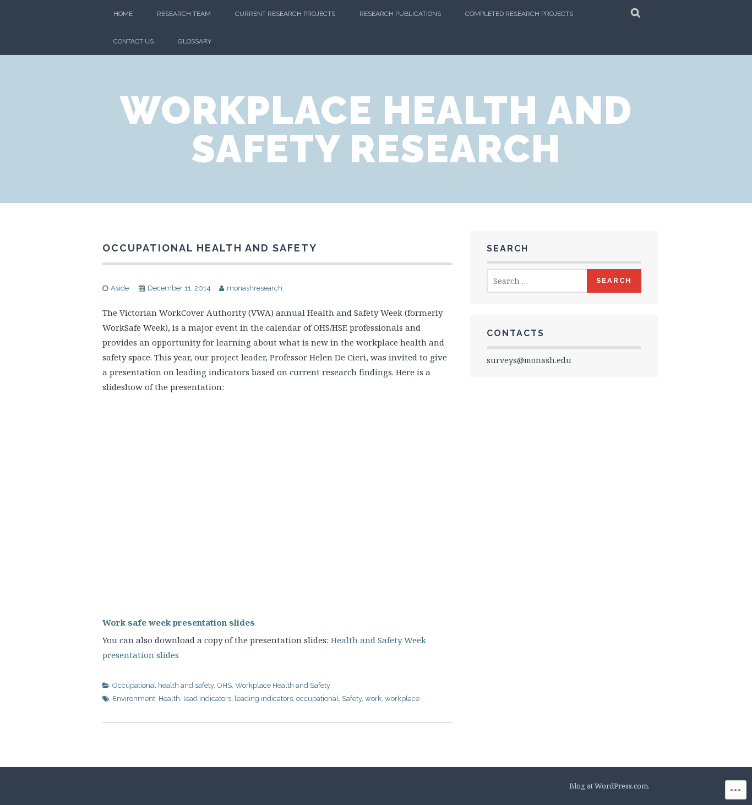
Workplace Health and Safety (282, 685)
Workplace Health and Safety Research (376, 129)
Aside (120, 288)
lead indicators (207, 698)
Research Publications (400, 14)
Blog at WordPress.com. (609, 786)
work (373, 698)
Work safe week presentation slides (178, 622)
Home (123, 14)
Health (169, 698)
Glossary (194, 41)
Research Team (184, 14)
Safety (352, 698)
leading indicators (264, 698)
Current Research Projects (285, 14)
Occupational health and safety (163, 685)
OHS (224, 685)
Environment (133, 698)
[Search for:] (537, 281)
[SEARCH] (636, 14)
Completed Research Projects (519, 14)
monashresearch (254, 288)
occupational (317, 698)
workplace (402, 698)
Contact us (133, 41)
